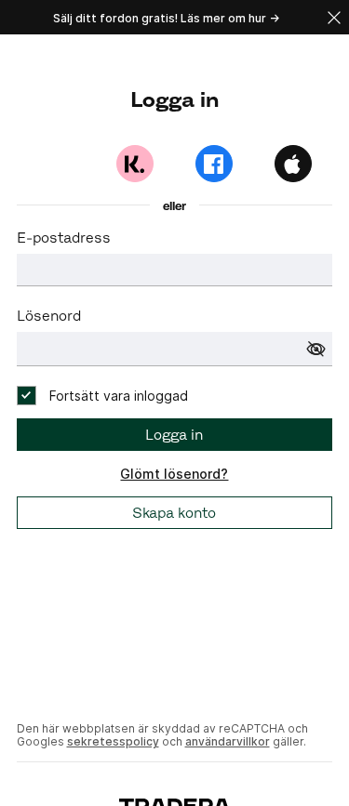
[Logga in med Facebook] (214, 163)
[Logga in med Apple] (293, 163)
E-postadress (64, 237)
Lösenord (49, 316)
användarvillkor (227, 741)
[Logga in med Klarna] (135, 163)
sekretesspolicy (113, 741)
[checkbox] (102, 395)
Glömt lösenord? (174, 474)
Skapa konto (174, 513)
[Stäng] (334, 17)
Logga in (174, 435)
